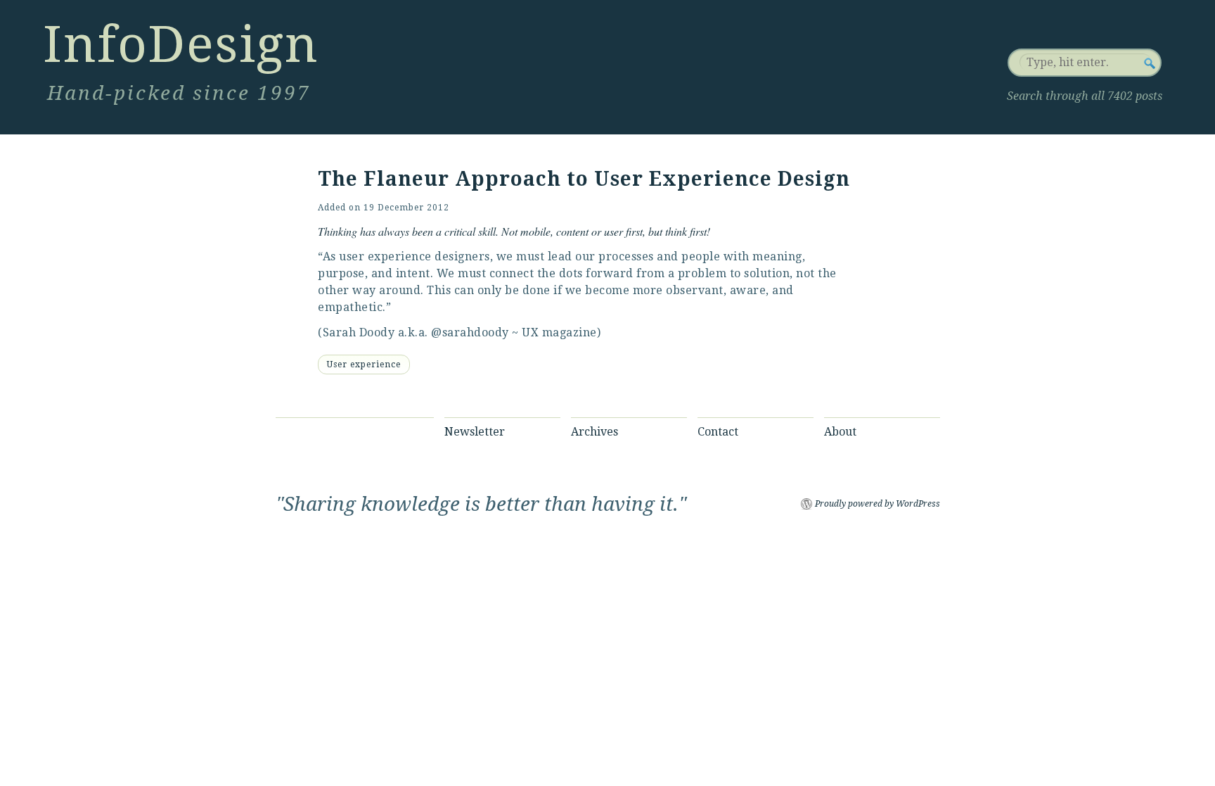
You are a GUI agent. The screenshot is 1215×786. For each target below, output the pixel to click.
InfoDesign (181, 44)
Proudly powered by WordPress (877, 504)
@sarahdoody (470, 332)
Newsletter (474, 431)
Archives (594, 431)
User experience (364, 364)
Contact (718, 431)
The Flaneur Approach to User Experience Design (584, 179)
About (840, 431)
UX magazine (559, 332)
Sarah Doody (359, 332)
